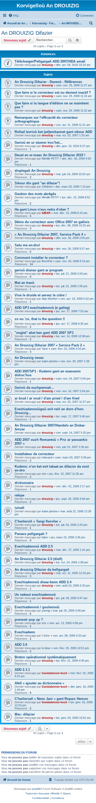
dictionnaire (24, 483)
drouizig (47, 64)
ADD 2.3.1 (22, 670)
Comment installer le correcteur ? (41, 258)
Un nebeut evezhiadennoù (35, 595)
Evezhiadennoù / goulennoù (37, 607)
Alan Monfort (49, 298)
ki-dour (46, 648)
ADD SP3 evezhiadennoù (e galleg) (42, 308)
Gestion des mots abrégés (35, 194)
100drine (47, 186)
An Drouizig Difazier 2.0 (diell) (38, 559)
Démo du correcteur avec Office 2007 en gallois (52, 222)
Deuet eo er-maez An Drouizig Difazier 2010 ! (50, 155)
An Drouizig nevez (29, 358)
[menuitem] (13, 16)
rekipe (19, 495)
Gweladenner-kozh (54, 673)
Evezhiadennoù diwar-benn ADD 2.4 (43, 582)
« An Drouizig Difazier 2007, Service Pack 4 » (50, 234)
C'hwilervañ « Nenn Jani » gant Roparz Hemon (51, 699)
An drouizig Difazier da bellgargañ (42, 569)
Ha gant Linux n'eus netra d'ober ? (42, 209)
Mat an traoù (24, 283)
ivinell (19, 508)
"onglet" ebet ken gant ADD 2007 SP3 (44, 333)
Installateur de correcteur (34, 454)
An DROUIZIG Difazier (27, 33)
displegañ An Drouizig (32, 171)
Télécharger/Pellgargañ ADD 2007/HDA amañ (50, 61)
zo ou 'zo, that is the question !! (40, 319)
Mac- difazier (25, 714)
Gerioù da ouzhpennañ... (34, 388)
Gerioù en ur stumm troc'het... (38, 142)
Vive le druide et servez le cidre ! (41, 295)
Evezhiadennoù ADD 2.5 (34, 546)
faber (45, 537)
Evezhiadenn (25, 632)
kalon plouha (49, 361)
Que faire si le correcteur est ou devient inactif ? (53, 92)
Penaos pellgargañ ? (31, 534)
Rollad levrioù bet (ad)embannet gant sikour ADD (53, 132)
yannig (46, 610)
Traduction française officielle (42, 793)
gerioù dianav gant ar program (39, 270)
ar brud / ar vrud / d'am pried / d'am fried (47, 398)
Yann (45, 348)
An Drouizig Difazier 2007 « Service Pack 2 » (50, 345)
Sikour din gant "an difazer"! (37, 183)
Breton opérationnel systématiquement (45, 657)
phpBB (36, 788)
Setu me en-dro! (27, 245)
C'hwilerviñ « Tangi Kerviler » (38, 521)
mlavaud (47, 457)
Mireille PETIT (50, 158)
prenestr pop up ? (29, 620)
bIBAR (46, 212)
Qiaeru (67, 793)
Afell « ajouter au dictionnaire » (39, 683)
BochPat (47, 261)
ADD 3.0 (21, 645)
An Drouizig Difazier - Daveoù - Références (48, 82)
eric (44, 473)
